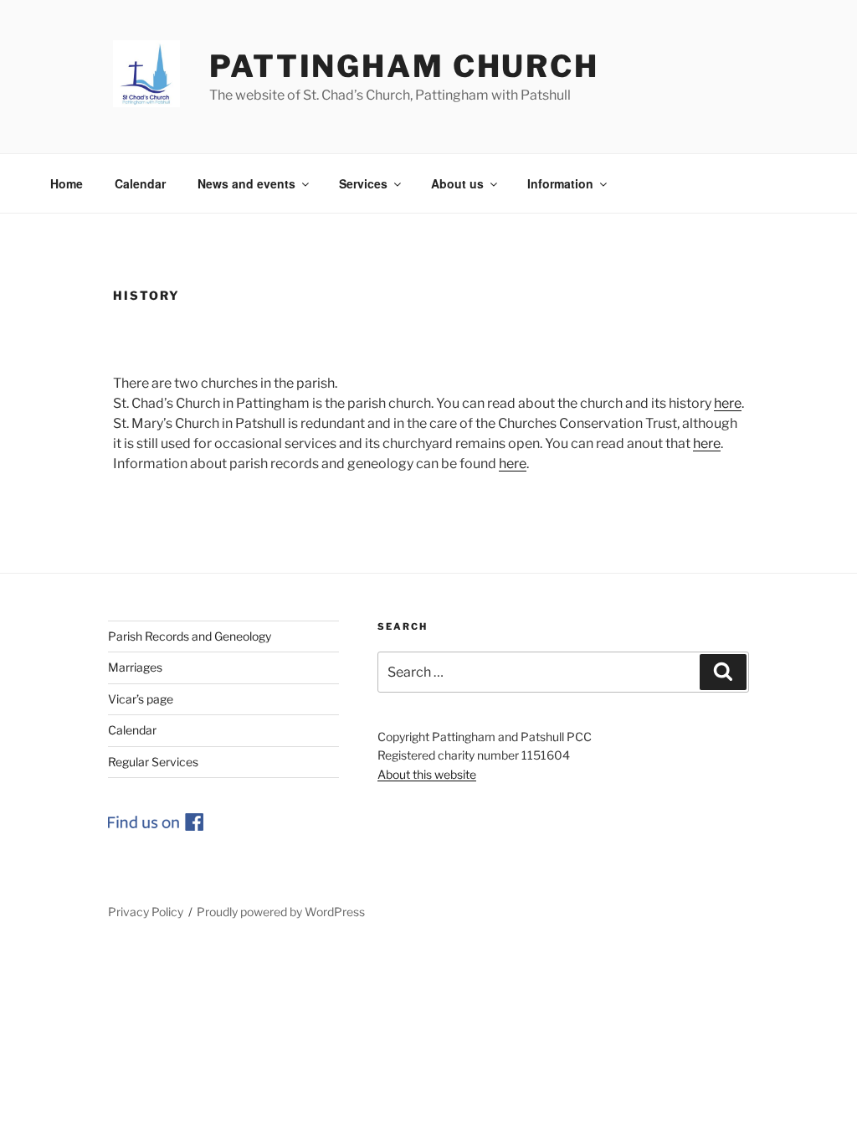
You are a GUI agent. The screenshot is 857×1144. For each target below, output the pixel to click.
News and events (246, 183)
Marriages (135, 667)
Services (363, 183)
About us (457, 183)
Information (560, 183)
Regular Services (153, 762)
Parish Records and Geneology (189, 636)
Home (66, 183)
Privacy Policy (145, 911)
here (728, 403)
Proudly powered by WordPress (281, 911)
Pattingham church (404, 66)
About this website (426, 774)
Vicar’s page (140, 699)
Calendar (140, 183)
